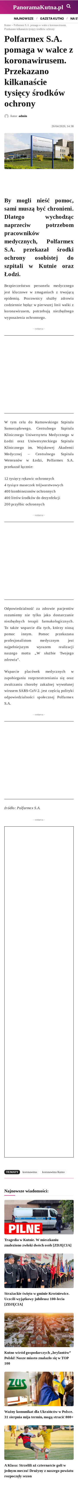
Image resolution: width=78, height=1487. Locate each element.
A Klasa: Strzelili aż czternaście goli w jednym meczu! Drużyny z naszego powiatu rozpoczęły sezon (38, 1470)
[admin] (7, 116)
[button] (68, 6)
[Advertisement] (39, 374)
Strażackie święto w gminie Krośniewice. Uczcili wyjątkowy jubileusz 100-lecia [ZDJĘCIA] (36, 1299)
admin (23, 116)
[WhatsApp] (28, 179)
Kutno (7, 25)
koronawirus (30, 1172)
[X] (18, 179)
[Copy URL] (48, 179)
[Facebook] (8, 179)
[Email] (38, 179)
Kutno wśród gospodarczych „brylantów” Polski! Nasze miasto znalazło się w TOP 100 (37, 1358)
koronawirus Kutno (53, 1172)
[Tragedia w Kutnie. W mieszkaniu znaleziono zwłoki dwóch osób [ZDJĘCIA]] (39, 1217)
